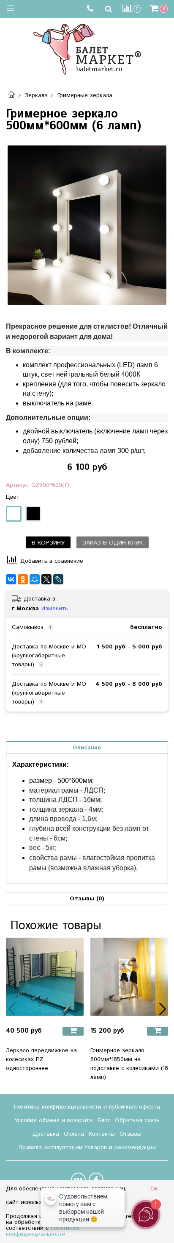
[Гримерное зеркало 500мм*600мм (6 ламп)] (87, 225)
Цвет (12, 497)
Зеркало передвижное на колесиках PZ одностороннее (41, 1059)
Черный (33, 514)
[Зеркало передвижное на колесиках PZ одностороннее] (45, 977)
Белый (14, 514)
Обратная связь (137, 1120)
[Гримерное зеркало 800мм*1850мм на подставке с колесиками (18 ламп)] (129, 977)
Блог (104, 1120)
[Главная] (11, 95)
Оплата (74, 1134)
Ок (154, 1188)
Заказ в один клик (112, 543)
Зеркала (36, 95)
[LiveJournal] (58, 579)
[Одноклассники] (23, 579)
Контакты (102, 1134)
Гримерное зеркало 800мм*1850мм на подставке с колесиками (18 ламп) (129, 1063)
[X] (46, 579)
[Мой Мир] (35, 579)
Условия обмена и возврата (53, 1120)
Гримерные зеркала (84, 95)
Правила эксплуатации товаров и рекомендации (87, 1147)
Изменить (54, 608)
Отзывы (130, 1134)
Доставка (46, 1134)
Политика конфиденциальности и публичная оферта (87, 1107)
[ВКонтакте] (11, 579)
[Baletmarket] (87, 48)
